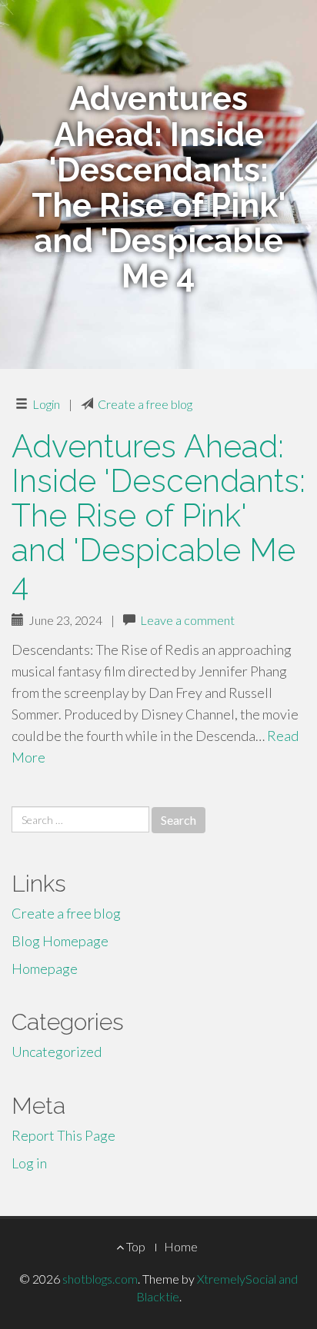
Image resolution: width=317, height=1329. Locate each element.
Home (181, 1246)
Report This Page (63, 1135)
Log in (29, 1163)
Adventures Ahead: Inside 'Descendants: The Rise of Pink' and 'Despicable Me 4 (158, 515)
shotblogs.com (100, 1278)
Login (46, 404)
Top (134, 1246)
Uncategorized (57, 1051)
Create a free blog (145, 404)
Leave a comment (187, 620)
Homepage (45, 968)
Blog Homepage (60, 940)
